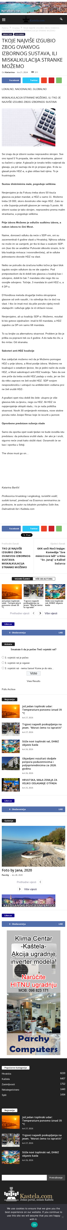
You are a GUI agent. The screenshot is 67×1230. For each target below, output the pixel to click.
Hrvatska (7, 34)
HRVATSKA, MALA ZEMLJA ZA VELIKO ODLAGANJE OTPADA (39, 781)
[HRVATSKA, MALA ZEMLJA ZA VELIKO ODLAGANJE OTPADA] (11, 785)
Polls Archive (8, 689)
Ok (34, 1224)
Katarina (10, 72)
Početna (5, 28)
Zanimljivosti (8, 1084)
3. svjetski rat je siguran (17, 663)
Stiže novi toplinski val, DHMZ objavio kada (54, 603)
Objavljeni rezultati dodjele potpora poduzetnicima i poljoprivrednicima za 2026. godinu (39, 763)
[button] (61, 20)
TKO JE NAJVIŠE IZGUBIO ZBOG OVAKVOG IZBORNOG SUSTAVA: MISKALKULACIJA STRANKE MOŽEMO (16, 558)
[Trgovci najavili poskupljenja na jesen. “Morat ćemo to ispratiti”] (34, 591)
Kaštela (6, 1079)
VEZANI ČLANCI (22, 578)
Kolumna (19, 34)
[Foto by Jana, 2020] (33, 846)
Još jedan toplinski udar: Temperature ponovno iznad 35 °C (11, 604)
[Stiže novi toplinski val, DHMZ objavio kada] (55, 591)
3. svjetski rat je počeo (16, 657)
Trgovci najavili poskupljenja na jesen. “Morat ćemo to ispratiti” (33, 604)
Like (61, 632)
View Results (33, 681)
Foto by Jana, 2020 (17, 870)
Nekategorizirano (10, 1089)
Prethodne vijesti (20, 613)
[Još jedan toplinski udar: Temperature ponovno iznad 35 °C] (12, 591)
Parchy (5, 875)
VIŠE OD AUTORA (44, 578)
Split (4, 1095)
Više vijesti (50, 613)
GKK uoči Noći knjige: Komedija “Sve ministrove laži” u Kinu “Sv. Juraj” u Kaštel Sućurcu (50, 556)
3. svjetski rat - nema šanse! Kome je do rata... (29, 668)
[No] (62, 1217)
